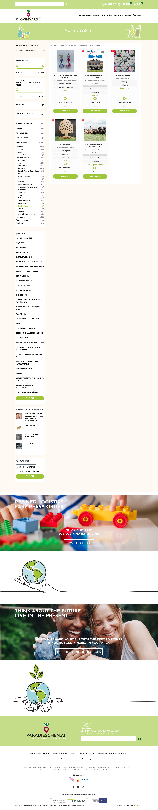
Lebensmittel (30, 216)
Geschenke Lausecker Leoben (30, 333)
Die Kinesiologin (24, 281)
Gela (18, 324)
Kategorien (30, 143)
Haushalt (30, 149)
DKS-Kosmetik (22, 295)
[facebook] (73, 787)
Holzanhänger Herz (124, 75)
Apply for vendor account (96, 758)
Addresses (70, 758)
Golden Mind (22, 338)
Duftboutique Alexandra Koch (28, 308)
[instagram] (83, 787)
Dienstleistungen (30, 219)
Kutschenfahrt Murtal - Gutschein (95, 76)
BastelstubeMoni (24, 257)
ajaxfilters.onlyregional (27, 50)
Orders (63, 758)
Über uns (137, 16)
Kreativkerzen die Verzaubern (24, 387)
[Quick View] (65, 61)
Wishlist (84, 758)
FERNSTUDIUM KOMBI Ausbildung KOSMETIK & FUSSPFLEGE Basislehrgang (34, 417)
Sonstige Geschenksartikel (31, 186)
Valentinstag (31, 197)
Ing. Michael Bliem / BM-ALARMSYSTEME (27, 363)
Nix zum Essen (30, 138)
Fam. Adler (21, 314)
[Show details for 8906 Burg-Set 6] (20, 428)
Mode (30, 162)
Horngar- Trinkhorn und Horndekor (28, 349)
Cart (77, 758)
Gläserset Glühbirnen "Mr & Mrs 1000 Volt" (65, 76)
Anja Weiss (21, 243)
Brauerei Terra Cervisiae (27, 271)
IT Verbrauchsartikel (23, 471)
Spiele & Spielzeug (30, 157)
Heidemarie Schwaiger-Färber (30, 343)
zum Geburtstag (31, 200)
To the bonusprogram (79, 652)
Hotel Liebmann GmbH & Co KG (29, 356)
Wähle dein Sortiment (119, 16)
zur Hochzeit (31, 205)
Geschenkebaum (65, 145)
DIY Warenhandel (24, 290)
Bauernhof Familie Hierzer (29, 262)
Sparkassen (31, 192)
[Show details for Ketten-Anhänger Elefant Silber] (20, 437)
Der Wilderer (22, 276)
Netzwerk (36, 471)
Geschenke (30, 168)
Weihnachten (30, 133)
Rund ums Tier (30, 165)
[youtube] (78, 787)
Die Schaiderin (23, 286)
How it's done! (79, 543)
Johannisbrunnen (24, 238)
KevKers (19, 373)
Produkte (30, 146)
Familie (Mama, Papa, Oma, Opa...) (31, 172)
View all (30, 398)
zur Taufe (31, 208)
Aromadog (21, 248)
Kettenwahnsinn (24, 369)
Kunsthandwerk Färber (27, 393)
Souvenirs (31, 189)
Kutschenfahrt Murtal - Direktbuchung (95, 146)
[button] (108, 4)
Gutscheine (31, 178)
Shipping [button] (124, 81)
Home (53, 45)
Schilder (31, 181)
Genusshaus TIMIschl (26, 328)
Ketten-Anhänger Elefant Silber (33, 436)
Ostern (30, 128)
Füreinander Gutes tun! (27, 319)
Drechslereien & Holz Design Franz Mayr (30, 301)
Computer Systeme (26, 466)
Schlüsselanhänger (31, 184)
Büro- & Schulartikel (30, 154)
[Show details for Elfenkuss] (20, 446)
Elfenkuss (29, 444)
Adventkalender (30, 124)
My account (55, 758)
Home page (85, 16)
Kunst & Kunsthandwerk (30, 213)
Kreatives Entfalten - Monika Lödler (30, 379)
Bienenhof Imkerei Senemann (30, 267)
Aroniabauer (22, 252)
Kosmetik (30, 211)
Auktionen (30, 222)
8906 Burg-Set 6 (31, 425)
